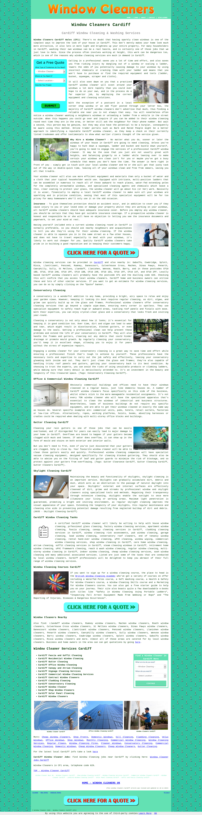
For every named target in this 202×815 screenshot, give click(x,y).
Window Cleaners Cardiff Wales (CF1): (57, 40)
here (137, 642)
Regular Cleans (56, 743)
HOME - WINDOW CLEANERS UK (101, 782)
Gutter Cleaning (147, 746)
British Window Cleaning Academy (95, 576)
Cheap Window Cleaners (56, 737)
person (57, 125)
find (43, 623)
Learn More (145, 813)
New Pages (44, 792)
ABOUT (143, 18)
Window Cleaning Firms (83, 743)
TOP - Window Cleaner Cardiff (52, 771)
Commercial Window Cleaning (128, 740)
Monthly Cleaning (97, 740)
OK (155, 813)
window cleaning (99, 552)
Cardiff (98, 262)
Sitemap (35, 792)
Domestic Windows (102, 737)
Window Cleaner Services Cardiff (63, 649)
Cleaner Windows (111, 743)
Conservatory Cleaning (138, 743)
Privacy (167, 792)
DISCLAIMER (162, 18)
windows (92, 158)
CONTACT (152, 18)
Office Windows (55, 740)
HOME (129, 18)
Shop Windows (75, 740)
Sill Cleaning (124, 737)
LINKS (135, 18)
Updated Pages (55, 792)
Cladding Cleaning (147, 737)
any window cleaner (155, 210)
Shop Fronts (80, 737)
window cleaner (49, 176)
